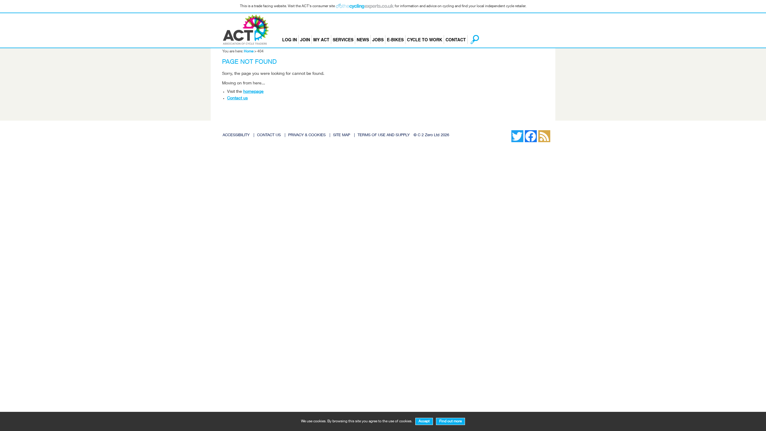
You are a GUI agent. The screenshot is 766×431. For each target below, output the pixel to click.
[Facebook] (505, 132)
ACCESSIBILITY (236, 135)
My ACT (321, 40)
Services (343, 40)
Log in (289, 40)
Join (305, 40)
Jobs (378, 40)
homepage (253, 92)
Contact (456, 40)
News (363, 40)
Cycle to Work (424, 40)
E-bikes (395, 40)
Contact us (237, 98)
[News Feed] (502, 132)
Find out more (450, 421)
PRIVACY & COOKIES (307, 135)
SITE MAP (341, 135)
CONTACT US (269, 135)
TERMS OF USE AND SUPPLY (384, 135)
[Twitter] (508, 132)
